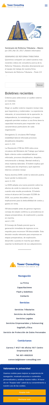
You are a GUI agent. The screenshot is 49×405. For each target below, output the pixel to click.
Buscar (40, 85)
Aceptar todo (24, 392)
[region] (24, 384)
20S (9, 51)
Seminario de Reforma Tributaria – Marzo (24, 48)
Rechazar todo (24, 399)
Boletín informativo (33, 51)
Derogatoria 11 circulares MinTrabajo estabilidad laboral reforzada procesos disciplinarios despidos (21, 138)
